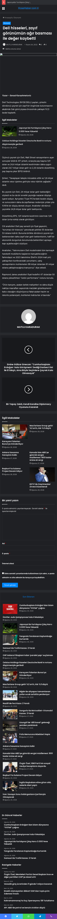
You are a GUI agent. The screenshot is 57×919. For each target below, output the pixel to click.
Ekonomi (17, 18)
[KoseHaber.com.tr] (28, 8)
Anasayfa (8, 18)
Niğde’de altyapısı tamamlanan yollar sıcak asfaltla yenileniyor (34, 693)
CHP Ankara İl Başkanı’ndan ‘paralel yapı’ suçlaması (28, 655)
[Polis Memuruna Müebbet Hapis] (10, 738)
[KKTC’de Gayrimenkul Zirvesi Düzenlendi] (42, 474)
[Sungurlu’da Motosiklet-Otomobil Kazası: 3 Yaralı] (10, 714)
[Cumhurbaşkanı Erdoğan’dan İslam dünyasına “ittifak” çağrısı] (10, 609)
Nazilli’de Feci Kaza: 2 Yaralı (16, 703)
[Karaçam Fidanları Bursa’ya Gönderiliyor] (14, 431)
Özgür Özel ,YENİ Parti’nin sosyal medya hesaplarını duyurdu (34, 764)
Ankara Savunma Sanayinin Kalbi (10, 453)
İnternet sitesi (8, 563)
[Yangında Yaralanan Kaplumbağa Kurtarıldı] (10, 640)
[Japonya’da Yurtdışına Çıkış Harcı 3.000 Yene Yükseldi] (9, 131)
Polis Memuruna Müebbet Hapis (34, 734)
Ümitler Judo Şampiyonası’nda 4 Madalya (23, 617)
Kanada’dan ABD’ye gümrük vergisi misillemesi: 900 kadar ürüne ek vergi (40, 456)
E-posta (6, 553)
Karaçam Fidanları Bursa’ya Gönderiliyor (12, 442)
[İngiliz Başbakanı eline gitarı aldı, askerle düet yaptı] (10, 786)
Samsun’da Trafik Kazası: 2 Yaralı (19, 648)
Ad (4, 543)
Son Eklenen (28, 596)
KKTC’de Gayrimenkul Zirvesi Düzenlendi (40, 485)
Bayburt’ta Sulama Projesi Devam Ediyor (12, 469)
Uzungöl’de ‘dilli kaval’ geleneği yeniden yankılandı (34, 724)
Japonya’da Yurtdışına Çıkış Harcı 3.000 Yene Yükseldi (29, 2)
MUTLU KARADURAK (14, 45)
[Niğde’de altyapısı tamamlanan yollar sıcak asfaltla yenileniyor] (10, 695)
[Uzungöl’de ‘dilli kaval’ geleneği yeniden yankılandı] (10, 726)
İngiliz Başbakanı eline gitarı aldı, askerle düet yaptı (35, 784)
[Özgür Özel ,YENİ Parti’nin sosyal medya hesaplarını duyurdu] (10, 767)
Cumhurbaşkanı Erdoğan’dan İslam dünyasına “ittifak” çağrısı (36, 606)
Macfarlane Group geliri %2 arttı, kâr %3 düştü (41, 427)
